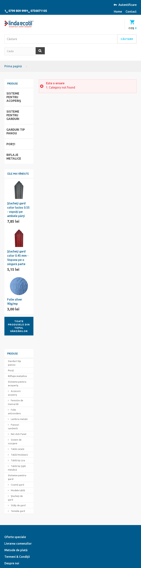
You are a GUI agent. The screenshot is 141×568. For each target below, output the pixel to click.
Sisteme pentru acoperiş (17, 383)
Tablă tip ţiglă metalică (17, 468)
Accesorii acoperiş (14, 393)
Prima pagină (13, 66)
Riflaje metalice (17, 376)
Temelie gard (17, 511)
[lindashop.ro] (18, 24)
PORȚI (10, 144)
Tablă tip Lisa (17, 460)
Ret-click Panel (18, 434)
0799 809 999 (17, 10)
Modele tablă (17, 490)
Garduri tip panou (14, 363)
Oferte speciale (15, 537)
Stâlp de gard (18, 505)
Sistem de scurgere (14, 441)
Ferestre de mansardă (15, 402)
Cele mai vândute (18, 173)
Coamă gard (17, 484)
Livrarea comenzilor (18, 543)
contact (131, 11)
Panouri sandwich (13, 426)
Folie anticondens (14, 411)
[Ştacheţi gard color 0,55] (19, 190)
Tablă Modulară (19, 454)
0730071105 (38, 10)
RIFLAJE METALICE (13, 156)
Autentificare (127, 4)
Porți (11, 370)
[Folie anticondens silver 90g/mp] (19, 286)
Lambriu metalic (19, 419)
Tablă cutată (17, 449)
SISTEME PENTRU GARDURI (12, 115)
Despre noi (11, 563)
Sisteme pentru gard (17, 477)
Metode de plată (16, 550)
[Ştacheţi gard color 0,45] (19, 238)
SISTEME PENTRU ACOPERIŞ (13, 97)
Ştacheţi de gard (15, 498)
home (118, 11)
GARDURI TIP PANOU (15, 131)
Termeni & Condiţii (17, 556)
